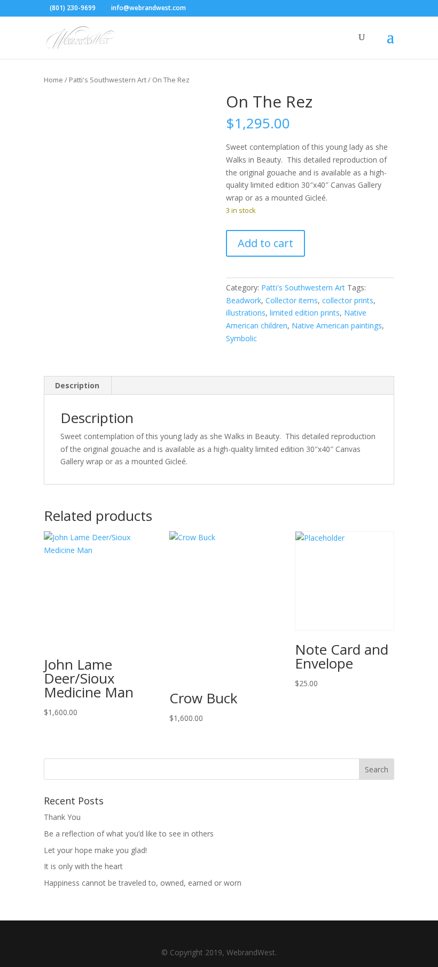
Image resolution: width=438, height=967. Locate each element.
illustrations (245, 313)
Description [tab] (77, 385)
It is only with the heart (83, 866)
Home (53, 80)
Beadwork (243, 300)
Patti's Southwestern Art (107, 80)
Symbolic (241, 338)
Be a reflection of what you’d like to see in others (129, 833)
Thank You (62, 817)
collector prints (347, 300)
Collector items (291, 300)
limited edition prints (305, 313)
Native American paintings (337, 325)
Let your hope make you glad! (95, 850)
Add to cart (265, 243)
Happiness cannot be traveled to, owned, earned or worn (142, 883)
